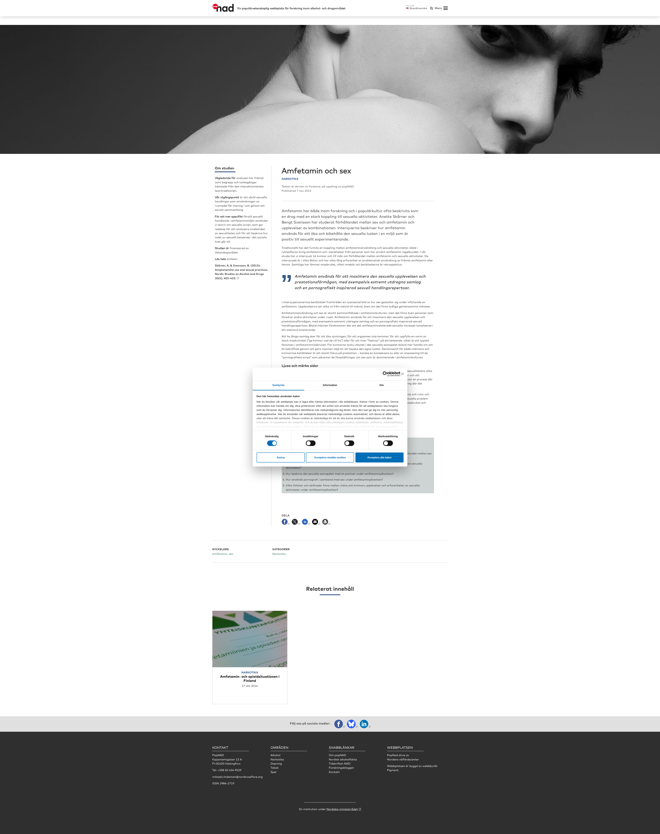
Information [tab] (330, 385)
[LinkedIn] (306, 523)
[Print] (327, 523)
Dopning (276, 763)
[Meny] (445, 8)
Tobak (275, 767)
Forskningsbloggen (341, 767)
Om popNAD (337, 755)
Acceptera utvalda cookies (330, 457)
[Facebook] (286, 523)
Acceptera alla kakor (379, 457)
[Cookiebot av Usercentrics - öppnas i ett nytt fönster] (388, 374)
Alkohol (275, 755)
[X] (296, 523)
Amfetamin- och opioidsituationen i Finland (249, 678)
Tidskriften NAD (339, 763)
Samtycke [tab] (278, 385)
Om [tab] (381, 385)
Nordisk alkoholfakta (343, 759)
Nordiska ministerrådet (342, 809)
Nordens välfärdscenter (403, 759)
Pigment (392, 770)
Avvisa (281, 457)
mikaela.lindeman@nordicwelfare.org (237, 776)
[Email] (316, 523)
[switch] (311, 443)
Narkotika (277, 759)
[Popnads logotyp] (223, 11)
